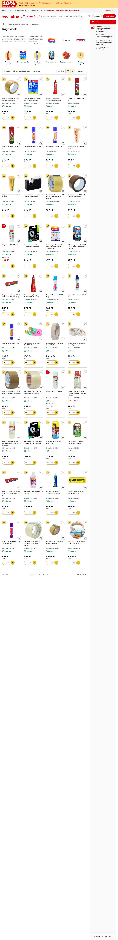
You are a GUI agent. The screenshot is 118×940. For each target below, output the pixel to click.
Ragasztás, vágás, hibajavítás (18, 24)
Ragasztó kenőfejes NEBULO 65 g (77, 296)
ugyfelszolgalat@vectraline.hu (68, 10)
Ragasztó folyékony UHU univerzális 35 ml (76, 492)
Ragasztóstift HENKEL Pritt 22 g (11, 147)
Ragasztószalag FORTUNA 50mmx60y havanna (76, 195)
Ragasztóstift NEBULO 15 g (32, 146)
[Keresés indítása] (39, 16)
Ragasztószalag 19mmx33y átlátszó (11, 195)
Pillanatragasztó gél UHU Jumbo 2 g (54, 442)
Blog (11, 10)
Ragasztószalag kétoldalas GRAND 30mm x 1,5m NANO (33, 442)
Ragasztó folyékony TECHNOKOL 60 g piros (31, 296)
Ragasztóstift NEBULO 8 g (10, 343)
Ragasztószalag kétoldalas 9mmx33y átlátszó (76, 344)
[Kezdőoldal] (3, 24)
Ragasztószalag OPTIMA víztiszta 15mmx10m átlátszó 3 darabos (77, 393)
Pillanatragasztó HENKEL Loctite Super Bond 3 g (76, 442)
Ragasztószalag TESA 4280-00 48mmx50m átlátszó (33, 392)
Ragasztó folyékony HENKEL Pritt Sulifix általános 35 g (11, 296)
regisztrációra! (30, 5)
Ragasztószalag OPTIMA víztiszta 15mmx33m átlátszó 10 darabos (11, 443)
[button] (61, 71)
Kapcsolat (35, 10)
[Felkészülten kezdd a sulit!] (4, 226)
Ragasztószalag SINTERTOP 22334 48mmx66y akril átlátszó (55, 196)
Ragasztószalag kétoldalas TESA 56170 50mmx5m (76, 542)
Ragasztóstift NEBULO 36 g (54, 146)
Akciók (4, 10)
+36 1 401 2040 (49, 10)
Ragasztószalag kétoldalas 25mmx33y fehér (55, 344)
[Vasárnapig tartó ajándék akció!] (4, 79)
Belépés (97, 16)
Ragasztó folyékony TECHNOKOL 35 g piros (53, 99)
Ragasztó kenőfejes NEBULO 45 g (55, 296)
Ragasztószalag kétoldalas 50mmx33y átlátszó (55, 542)
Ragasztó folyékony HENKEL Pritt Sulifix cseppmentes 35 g (11, 493)
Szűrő (8, 71)
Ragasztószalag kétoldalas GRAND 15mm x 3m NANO (33, 245)
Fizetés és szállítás (22, 10)
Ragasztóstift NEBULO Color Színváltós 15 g (11, 542)
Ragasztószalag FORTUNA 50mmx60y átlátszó (10, 99)
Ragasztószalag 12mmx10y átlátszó (76, 147)
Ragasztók (35, 24)
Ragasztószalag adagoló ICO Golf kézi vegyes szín (33, 195)
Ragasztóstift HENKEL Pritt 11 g (77, 99)
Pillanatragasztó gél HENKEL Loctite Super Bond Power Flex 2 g (77, 246)
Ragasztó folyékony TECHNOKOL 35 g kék (53, 492)
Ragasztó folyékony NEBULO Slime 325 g (33, 492)
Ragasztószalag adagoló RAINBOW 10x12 (32, 344)
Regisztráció (109, 16)
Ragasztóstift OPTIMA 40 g (54, 391)
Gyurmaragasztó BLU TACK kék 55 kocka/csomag (32, 99)
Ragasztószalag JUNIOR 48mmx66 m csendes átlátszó (32, 543)
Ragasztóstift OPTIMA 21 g (10, 245)
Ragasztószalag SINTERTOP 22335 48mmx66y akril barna (11, 392)
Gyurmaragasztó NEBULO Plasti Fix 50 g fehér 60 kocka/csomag (54, 246)
